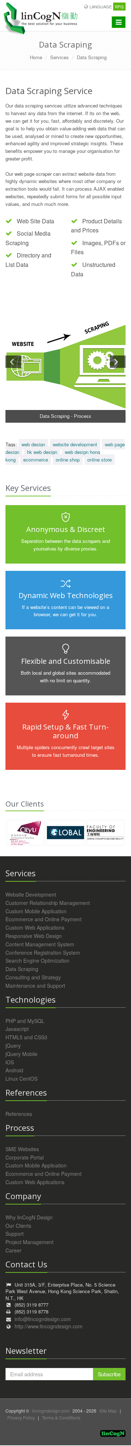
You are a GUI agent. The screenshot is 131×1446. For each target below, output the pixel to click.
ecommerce (35, 459)
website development (75, 444)
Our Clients (18, 1225)
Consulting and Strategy (33, 977)
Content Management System (39, 944)
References (18, 1113)
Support (14, 1233)
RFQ (119, 6)
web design (33, 444)
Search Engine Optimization (37, 960)
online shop (68, 459)
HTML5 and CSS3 (26, 1037)
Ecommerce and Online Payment (43, 919)
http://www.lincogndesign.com (49, 1326)
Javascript (17, 1028)
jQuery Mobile (21, 1053)
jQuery (13, 1045)
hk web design (42, 451)
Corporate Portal (24, 1157)
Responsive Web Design (33, 935)
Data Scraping (92, 57)
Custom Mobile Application (36, 911)
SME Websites (22, 1149)
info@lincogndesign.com (43, 1319)
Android (14, 1070)
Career (13, 1250)
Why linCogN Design (29, 1217)
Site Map (108, 1411)
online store (99, 459)
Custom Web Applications (34, 927)
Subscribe (109, 1374)
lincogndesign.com (51, 1411)
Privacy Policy (21, 1417)
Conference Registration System (42, 952)
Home (36, 57)
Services (59, 57)
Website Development (30, 894)
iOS (9, 1062)
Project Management (29, 1242)
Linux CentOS (21, 1078)
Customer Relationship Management (47, 902)
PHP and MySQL (24, 1020)
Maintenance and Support (35, 985)
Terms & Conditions (61, 1417)
